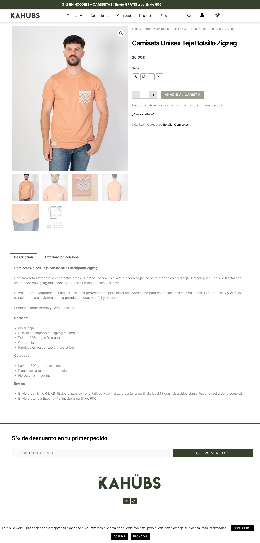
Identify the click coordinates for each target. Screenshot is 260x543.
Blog (163, 16)
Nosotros (145, 16)
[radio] (136, 77)
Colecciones (100, 16)
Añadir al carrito (182, 95)
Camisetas (161, 29)
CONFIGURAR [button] (242, 528)
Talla (135, 68)
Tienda (72, 16)
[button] (121, 33)
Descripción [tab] (23, 257)
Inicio (135, 29)
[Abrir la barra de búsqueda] (189, 15)
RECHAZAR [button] (140, 536)
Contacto (124, 16)
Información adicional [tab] (62, 257)
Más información (214, 528)
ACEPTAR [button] (120, 536)
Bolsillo (176, 29)
